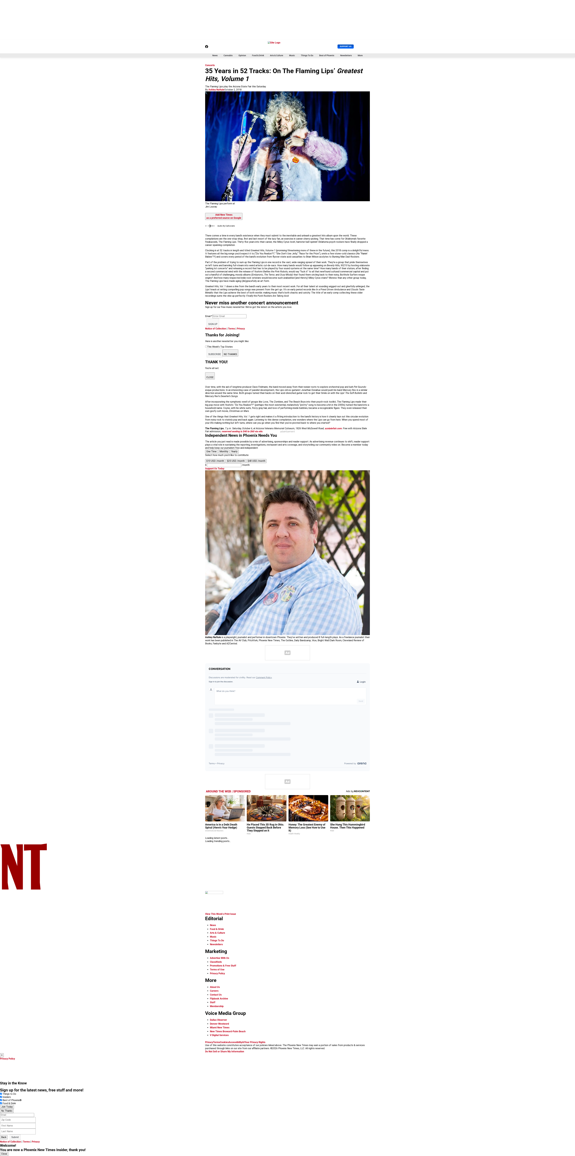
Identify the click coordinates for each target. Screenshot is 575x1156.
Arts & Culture (276, 55)
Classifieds (216, 961)
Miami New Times (219, 1027)
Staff (212, 1002)
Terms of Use (217, 969)
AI (243, 1042)
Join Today (7, 1106)
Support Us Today (214, 468)
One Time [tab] (211, 451)
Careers (214, 990)
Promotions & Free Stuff (223, 965)
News (215, 55)
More (360, 55)
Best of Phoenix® (12, 1100)
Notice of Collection (215, 328)
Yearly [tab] (234, 451)
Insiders (7, 1097)
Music (292, 55)
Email (208, 316)
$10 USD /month (215, 460)
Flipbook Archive (219, 998)
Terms (231, 328)
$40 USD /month (256, 460)
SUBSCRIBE (214, 354)
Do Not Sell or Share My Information (224, 1051)
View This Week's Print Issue (220, 914)
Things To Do (307, 55)
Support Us (345, 46)
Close (4, 1153)
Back (3, 1137)
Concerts (210, 65)
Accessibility (235, 1042)
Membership (217, 1006)
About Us (215, 987)
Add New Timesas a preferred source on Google (223, 216)
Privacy (241, 328)
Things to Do (9, 1093)
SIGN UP (212, 324)
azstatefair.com (333, 428)
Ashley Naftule (216, 89)
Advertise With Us (219, 958)
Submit (15, 1137)
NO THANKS (230, 354)
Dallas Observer (218, 1019)
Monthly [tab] (224, 451)
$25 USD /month (236, 460)
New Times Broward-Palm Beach (228, 1031)
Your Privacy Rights (255, 1042)
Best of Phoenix (326, 55)
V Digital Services (219, 1035)
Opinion (242, 55)
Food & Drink (258, 55)
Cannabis (228, 55)
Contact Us (216, 994)
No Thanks (6, 1110)
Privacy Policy (217, 973)
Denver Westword (219, 1023)
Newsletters (346, 55)
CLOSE (210, 377)
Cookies (224, 1042)
